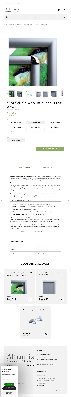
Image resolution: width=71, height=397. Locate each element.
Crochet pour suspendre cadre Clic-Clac (34, 310)
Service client (40, 385)
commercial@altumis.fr (47, 364)
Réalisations (18, 3)
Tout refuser (13, 394)
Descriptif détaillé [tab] (24, 167)
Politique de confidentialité (59, 390)
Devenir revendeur (41, 375)
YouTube (30, 366)
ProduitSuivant (68, 204)
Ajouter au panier (50, 149)
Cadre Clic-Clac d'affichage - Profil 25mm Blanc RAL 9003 (50, 274)
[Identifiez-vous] (59, 10)
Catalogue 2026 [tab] (48, 167)
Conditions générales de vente (39, 390)
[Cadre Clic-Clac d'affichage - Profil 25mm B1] (19, 286)
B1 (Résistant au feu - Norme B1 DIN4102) (31, 232)
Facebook (28, 366)
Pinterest (33, 366)
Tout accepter (9, 384)
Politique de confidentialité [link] (9, 393)
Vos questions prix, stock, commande (46, 378)
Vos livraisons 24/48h (42, 383)
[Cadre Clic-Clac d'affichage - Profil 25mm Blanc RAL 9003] (51, 285)
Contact (24, 3)
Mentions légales (49, 390)
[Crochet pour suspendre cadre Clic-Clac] (35, 320)
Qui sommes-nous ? (9, 3)
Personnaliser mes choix (9, 388)
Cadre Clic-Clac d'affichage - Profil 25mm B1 (19, 273)
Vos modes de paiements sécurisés (45, 380)
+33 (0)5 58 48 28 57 (45, 362)
